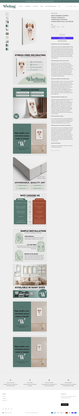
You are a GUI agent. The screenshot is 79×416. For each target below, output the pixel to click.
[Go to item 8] (7, 41)
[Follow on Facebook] (3, 409)
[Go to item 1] (7, 14)
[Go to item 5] (7, 29)
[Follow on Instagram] (5, 409)
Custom (41, 6)
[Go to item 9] (7, 45)
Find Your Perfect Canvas (50, 6)
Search (4, 396)
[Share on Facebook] (54, 150)
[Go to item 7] (7, 37)
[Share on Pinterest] (57, 150)
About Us (21, 6)
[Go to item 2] (7, 18)
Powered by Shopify (35, 412)
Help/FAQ (4, 398)
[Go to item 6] (7, 33)
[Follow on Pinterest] (8, 409)
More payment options (62, 40)
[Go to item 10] (7, 49)
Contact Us (5, 400)
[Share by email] (58, 150)
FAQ (59, 6)
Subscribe (65, 404)
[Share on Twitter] (55, 150)
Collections (35, 6)
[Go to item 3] (7, 22)
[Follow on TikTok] (11, 409)
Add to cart (62, 34)
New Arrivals (28, 6)
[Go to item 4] (7, 25)
